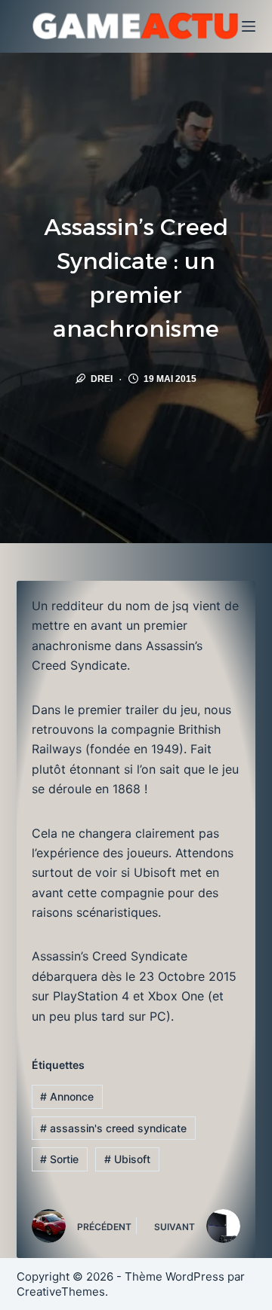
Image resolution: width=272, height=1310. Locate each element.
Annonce (67, 1096)
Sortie (59, 1159)
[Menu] (248, 26)
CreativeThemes (61, 1291)
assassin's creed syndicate (113, 1128)
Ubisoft (127, 1159)
